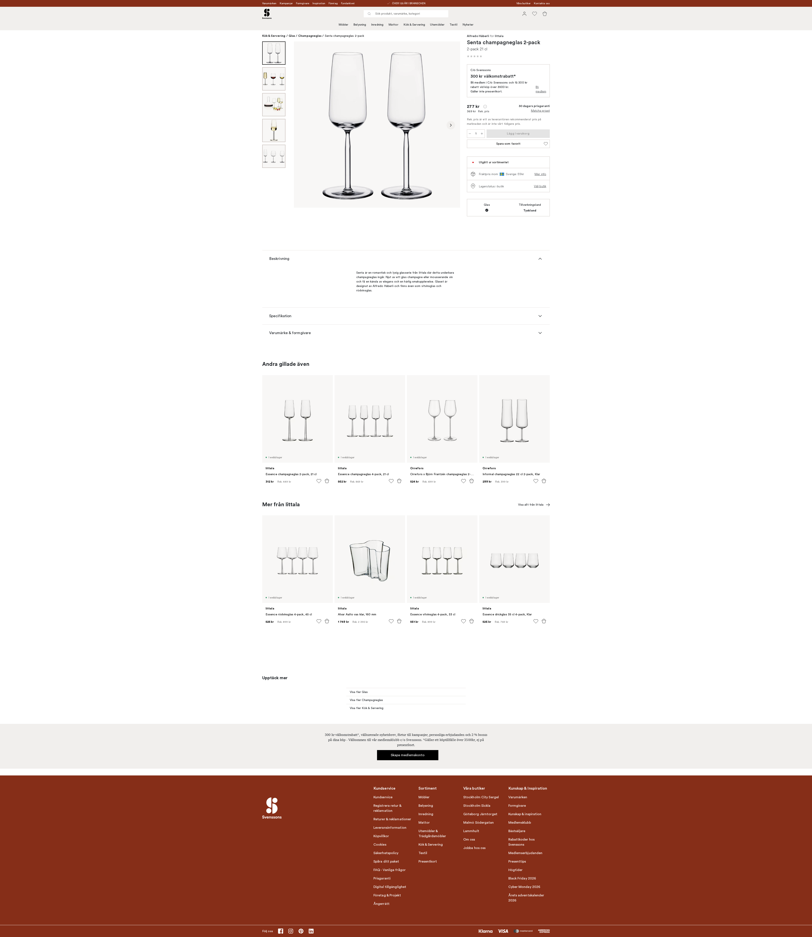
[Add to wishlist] (318, 481)
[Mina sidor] (524, 14)
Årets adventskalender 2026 (526, 897)
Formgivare (302, 3)
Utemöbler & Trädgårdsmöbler (432, 833)
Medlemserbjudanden (525, 853)
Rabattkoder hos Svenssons (521, 842)
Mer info (540, 174)
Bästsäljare (516, 831)
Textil (453, 24)
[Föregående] (303, 125)
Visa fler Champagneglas (366, 700)
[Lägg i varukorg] (326, 480)
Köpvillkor (381, 836)
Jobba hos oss (474, 848)
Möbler (343, 24)
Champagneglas (309, 35)
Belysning (359, 24)
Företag (333, 3)
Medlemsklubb (519, 823)
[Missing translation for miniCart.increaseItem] (482, 133)
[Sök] (369, 13)
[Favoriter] (534, 14)
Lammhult (471, 831)
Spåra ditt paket (386, 861)
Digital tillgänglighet (389, 887)
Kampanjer (286, 3)
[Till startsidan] (267, 14)
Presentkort (427, 861)
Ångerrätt (381, 904)
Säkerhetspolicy (386, 853)
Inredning (377, 24)
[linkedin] (311, 931)
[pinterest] (300, 931)
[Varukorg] (545, 14)
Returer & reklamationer (392, 819)
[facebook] (280, 931)
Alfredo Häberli (478, 36)
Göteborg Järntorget (480, 814)
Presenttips (517, 861)
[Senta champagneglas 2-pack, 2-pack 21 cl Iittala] (377, 124)
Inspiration (319, 3)
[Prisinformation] (485, 106)
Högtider (515, 870)
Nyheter (468, 24)
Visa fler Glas (359, 692)
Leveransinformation (389, 828)
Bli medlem (541, 89)
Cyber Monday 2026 (524, 887)
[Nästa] (451, 125)
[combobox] (406, 13)
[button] (474, 56)
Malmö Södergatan (478, 823)
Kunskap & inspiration (525, 814)
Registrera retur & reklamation (387, 808)
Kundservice (382, 797)
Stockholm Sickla (477, 806)
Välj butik (540, 186)
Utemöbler (437, 24)
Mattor (393, 24)
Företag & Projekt (387, 895)
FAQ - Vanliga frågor (389, 870)
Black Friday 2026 (522, 878)
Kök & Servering (414, 24)
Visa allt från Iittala (530, 504)
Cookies (379, 844)
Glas (292, 35)
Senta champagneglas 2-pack (344, 35)
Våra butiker (523, 3)
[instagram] (290, 931)
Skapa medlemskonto (408, 755)
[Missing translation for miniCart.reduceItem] (470, 133)
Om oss (469, 839)
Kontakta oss (542, 3)
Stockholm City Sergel (481, 797)
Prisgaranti (382, 878)
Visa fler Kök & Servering (367, 708)
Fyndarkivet (348, 3)
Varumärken (269, 3)
